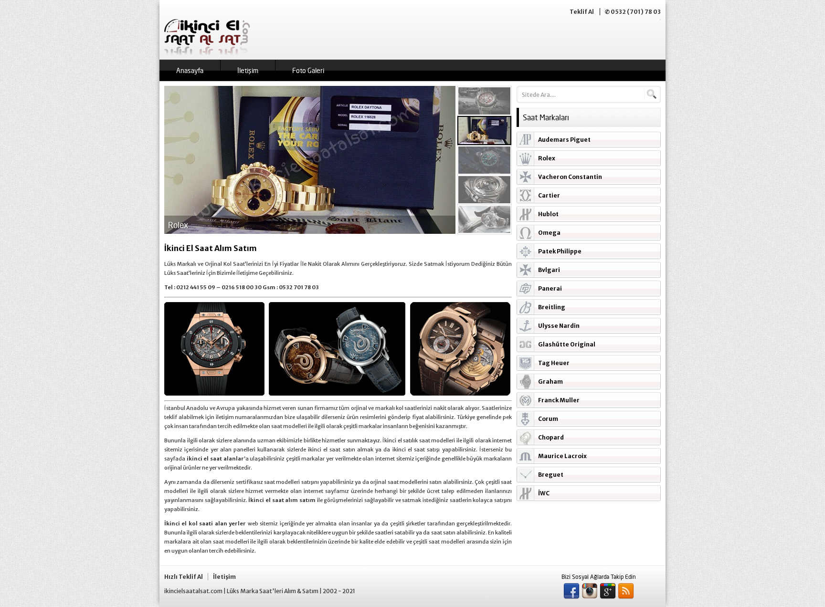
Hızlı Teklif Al (183, 576)
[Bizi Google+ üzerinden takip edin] (608, 591)
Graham (550, 381)
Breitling (551, 307)
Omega (549, 232)
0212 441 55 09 (195, 287)
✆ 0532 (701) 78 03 (633, 11)
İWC (544, 493)
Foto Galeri (308, 70)
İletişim (247, 70)
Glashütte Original (566, 344)
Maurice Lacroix (562, 456)
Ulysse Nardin (559, 325)
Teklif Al (582, 11)
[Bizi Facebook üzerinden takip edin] (571, 591)
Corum (548, 418)
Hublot (548, 214)
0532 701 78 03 (299, 287)
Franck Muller (559, 400)
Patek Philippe (560, 251)
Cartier (549, 195)
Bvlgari (549, 269)
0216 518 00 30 (242, 287)
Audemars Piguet (564, 139)
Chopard (551, 437)
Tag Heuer (554, 362)
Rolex (546, 158)
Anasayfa (189, 70)
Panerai (550, 288)
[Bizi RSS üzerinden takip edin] (626, 591)
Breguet (550, 474)
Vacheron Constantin (570, 176)
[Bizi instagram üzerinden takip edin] (590, 591)
